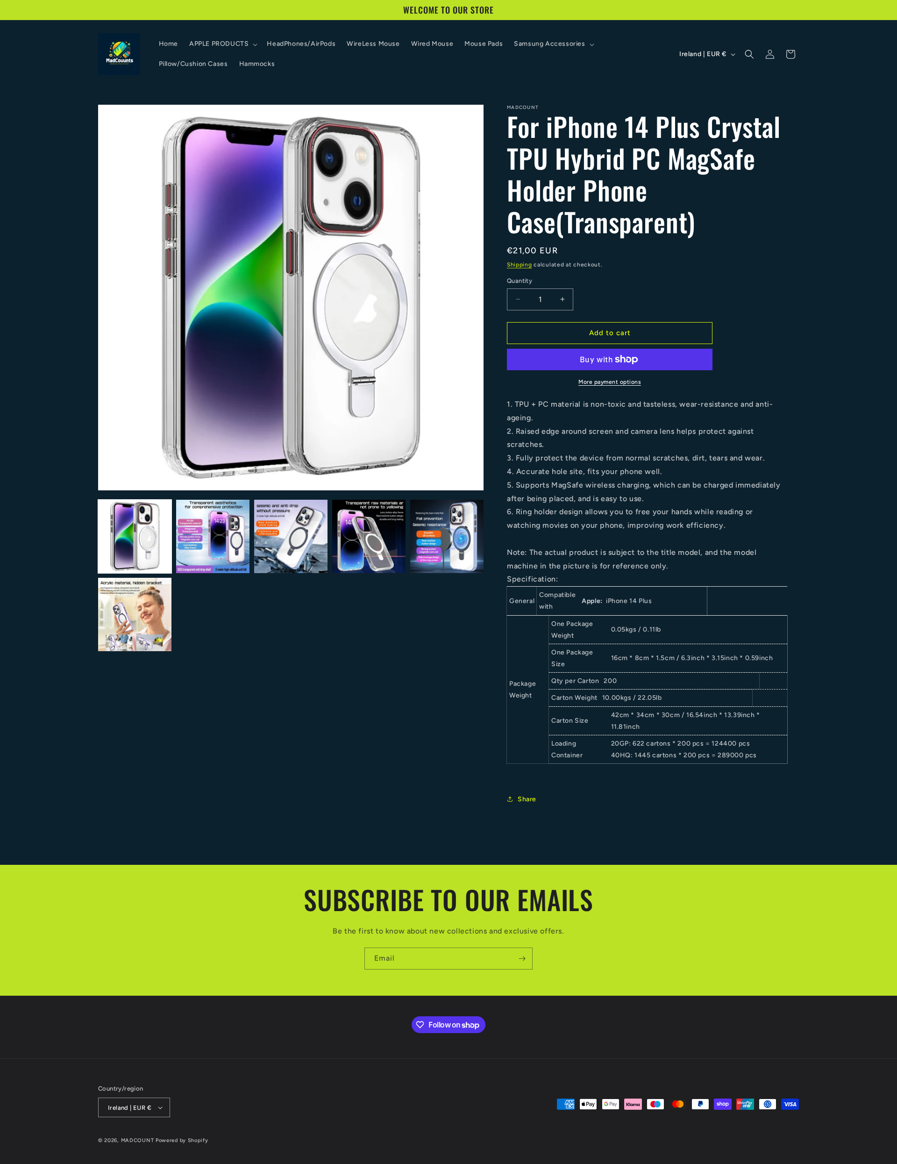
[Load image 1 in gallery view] (134, 536)
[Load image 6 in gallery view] (134, 614)
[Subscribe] (522, 959)
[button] (222, 44)
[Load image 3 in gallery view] (290, 536)
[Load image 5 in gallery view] (447, 536)
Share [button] (527, 799)
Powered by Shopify (182, 1140)
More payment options (609, 382)
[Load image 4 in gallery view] (369, 536)
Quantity (519, 280)
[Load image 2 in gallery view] (212, 536)
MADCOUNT (137, 1140)
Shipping (519, 264)
